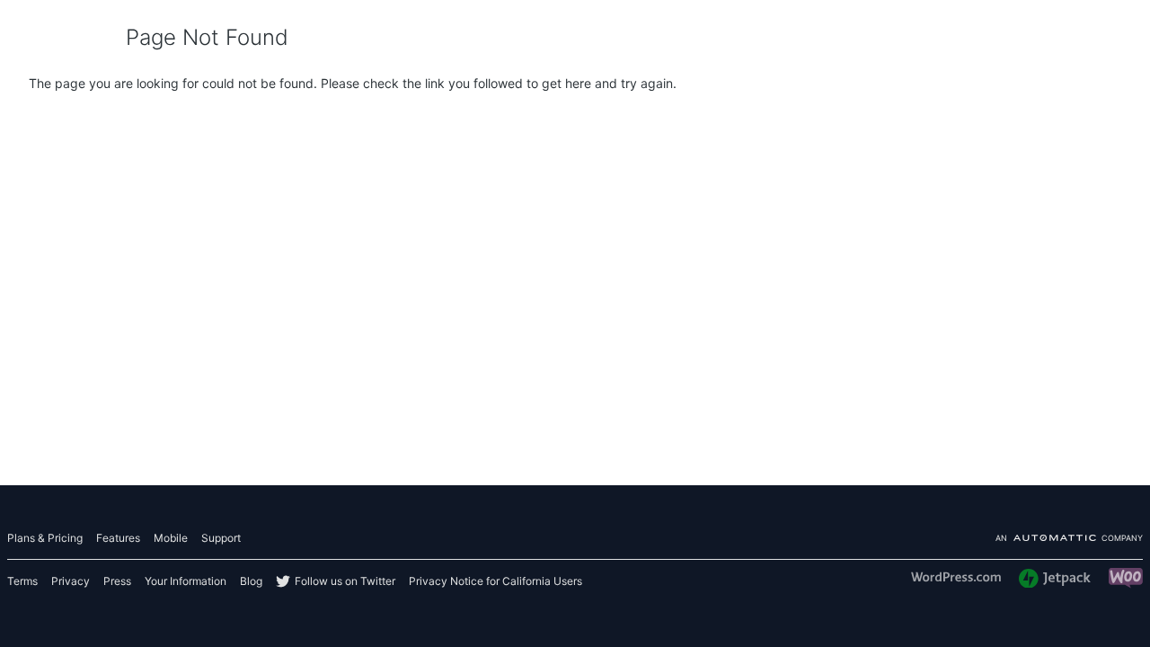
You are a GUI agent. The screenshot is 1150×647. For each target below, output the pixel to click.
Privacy (70, 581)
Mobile (171, 538)
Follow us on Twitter (345, 581)
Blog (251, 581)
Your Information (185, 581)
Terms (22, 581)
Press (117, 581)
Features (118, 538)
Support (221, 538)
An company (1069, 539)
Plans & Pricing (45, 538)
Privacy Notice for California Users (495, 581)
